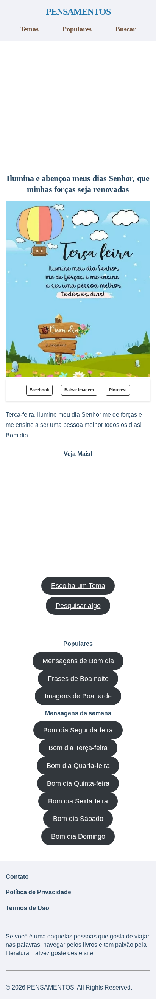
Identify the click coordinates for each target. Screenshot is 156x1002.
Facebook (39, 390)
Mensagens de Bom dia (78, 661)
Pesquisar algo (78, 606)
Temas (29, 29)
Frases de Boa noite (78, 678)
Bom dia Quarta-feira (78, 765)
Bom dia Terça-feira (78, 748)
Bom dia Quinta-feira (78, 783)
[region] (78, 104)
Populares (77, 29)
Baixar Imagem (79, 390)
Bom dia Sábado (78, 818)
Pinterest (118, 390)
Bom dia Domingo (78, 836)
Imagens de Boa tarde (78, 696)
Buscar (125, 29)
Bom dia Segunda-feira (78, 730)
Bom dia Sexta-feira (78, 801)
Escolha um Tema (78, 585)
